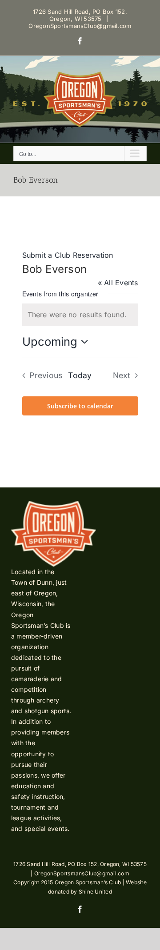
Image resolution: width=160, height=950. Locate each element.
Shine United (95, 891)
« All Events (118, 282)
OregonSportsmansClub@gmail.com (79, 25)
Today (80, 375)
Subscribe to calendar (80, 406)
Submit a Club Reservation (67, 255)
